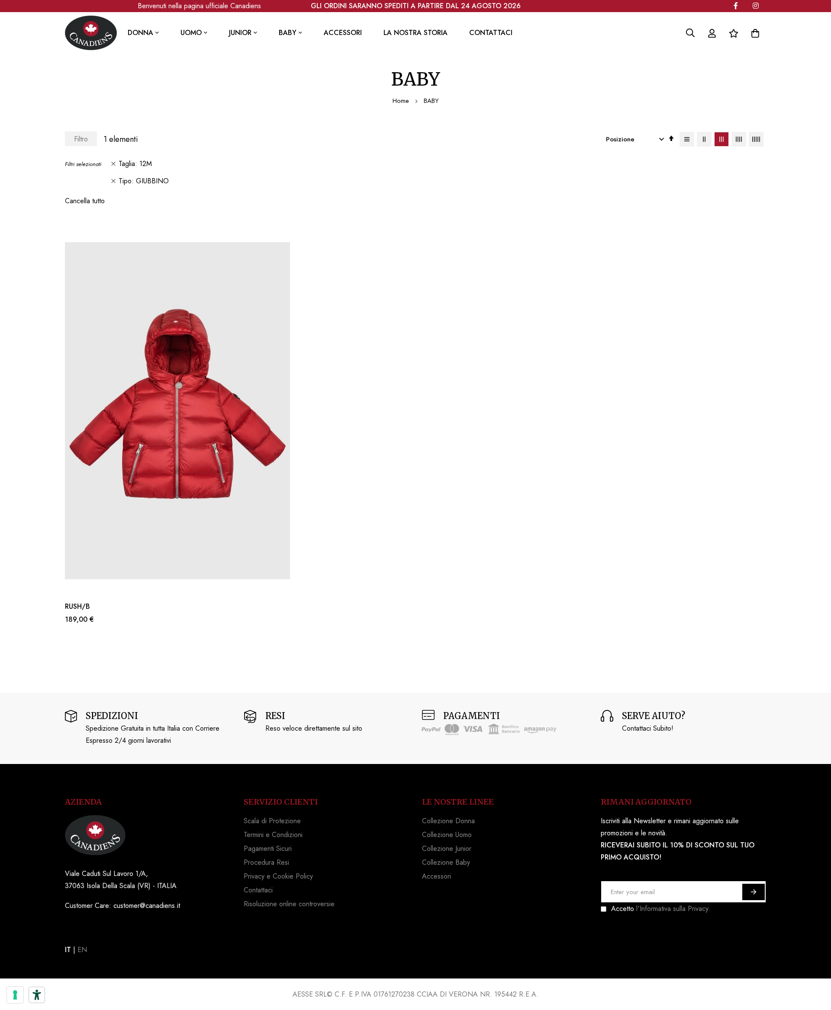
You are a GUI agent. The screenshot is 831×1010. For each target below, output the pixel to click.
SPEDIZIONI (112, 715)
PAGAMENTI (471, 715)
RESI (275, 715)
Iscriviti (753, 892)
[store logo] (91, 33)
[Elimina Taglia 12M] (113, 164)
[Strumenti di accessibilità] (37, 995)
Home (402, 100)
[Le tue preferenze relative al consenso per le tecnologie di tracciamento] (15, 995)
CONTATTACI (490, 33)
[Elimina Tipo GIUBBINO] (113, 181)
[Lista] (687, 139)
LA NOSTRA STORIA (415, 33)
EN (82, 950)
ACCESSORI (343, 33)
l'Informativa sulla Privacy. (673, 909)
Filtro (81, 139)
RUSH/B (77, 606)
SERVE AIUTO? (653, 715)
